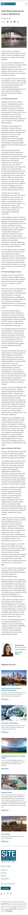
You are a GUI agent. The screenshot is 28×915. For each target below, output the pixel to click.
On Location (5, 834)
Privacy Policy (5, 879)
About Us (3, 876)
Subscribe (6, 888)
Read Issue (4, 810)
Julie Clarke (13, 908)
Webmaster (10, 911)
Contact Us (4, 870)
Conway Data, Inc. (5, 903)
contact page (8, 909)
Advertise (3, 873)
